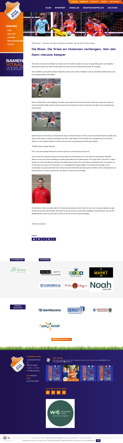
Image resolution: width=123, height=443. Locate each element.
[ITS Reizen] (102, 310)
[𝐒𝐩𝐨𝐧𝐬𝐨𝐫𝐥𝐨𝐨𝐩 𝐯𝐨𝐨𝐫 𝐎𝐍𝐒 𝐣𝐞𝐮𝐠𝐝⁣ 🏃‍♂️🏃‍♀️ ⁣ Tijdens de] (71, 373)
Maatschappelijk (14, 41)
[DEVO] (76, 272)
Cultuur (11, 44)
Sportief (11, 34)
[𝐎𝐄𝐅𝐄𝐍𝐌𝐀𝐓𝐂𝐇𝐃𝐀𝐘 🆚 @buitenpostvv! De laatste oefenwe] (54, 373)
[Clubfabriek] (51, 285)
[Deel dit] (39, 239)
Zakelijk (11, 37)
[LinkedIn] (58, 392)
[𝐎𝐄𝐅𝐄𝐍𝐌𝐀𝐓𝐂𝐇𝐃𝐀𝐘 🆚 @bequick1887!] (105, 373)
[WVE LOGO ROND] (79, 413)
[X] (53, 392)
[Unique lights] (51, 272)
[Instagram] (64, 392)
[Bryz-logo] (18, 270)
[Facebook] (48, 392)
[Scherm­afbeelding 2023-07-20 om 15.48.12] (76, 310)
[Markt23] (101, 272)
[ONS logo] (13, 10)
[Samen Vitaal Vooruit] (14, 64)
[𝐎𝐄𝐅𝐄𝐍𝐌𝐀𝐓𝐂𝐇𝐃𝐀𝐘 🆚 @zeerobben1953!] (88, 373)
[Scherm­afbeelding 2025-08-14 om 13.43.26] (101, 285)
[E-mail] (34, 239)
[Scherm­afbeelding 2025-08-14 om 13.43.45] (76, 285)
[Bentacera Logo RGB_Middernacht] (49, 310)
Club (9, 30)
